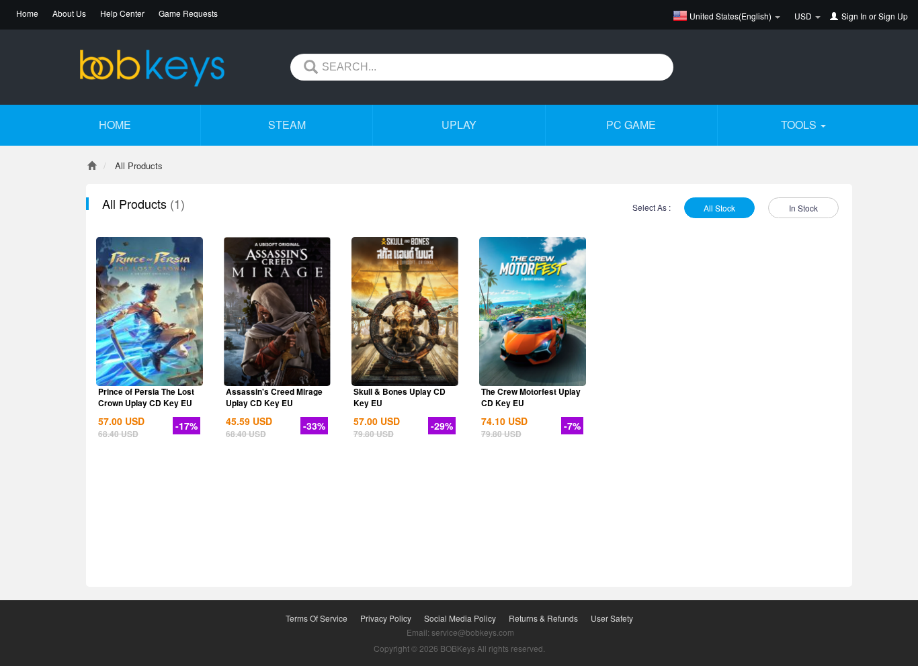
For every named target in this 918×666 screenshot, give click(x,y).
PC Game (631, 124)
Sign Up (893, 15)
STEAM (287, 124)
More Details (150, 374)
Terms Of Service (316, 618)
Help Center (122, 13)
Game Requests (188, 13)
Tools (800, 124)
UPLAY (459, 124)
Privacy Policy (385, 618)
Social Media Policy (460, 618)
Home (27, 13)
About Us (69, 13)
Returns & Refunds (543, 618)
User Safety (612, 618)
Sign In (854, 15)
